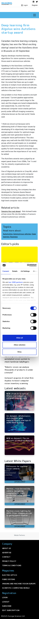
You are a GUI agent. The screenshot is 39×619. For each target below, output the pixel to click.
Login (4, 597)
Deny (19, 352)
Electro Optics (9, 575)
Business (14, 237)
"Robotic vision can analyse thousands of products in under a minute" (19, 370)
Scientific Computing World (16, 588)
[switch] (33, 315)
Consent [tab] (5, 271)
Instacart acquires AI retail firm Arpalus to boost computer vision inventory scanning (19, 381)
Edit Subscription (10, 610)
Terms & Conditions (11, 565)
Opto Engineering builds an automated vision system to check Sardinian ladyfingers (17, 359)
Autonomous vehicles (22, 234)
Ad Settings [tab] (25, 271)
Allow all (19, 338)
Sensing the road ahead (11, 211)
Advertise (6, 552)
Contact (6, 557)
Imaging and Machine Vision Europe (19, 583)
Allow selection (19, 345)
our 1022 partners (16, 282)
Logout (5, 602)
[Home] (9, 3)
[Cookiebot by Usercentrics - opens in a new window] (28, 265)
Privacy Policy (9, 561)
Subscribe (6, 606)
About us (6, 548)
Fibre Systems (8, 579)
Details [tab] (15, 271)
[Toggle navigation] (34, 15)
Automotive (8, 234)
